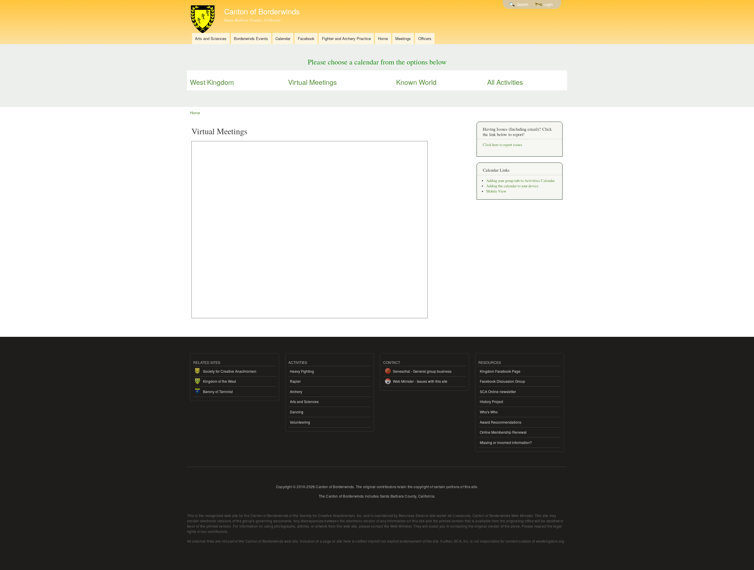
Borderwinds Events (251, 38)
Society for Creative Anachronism (229, 371)
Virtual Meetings (312, 82)
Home (383, 38)
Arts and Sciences (210, 38)
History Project (491, 401)
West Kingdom (212, 82)
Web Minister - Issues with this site (420, 381)
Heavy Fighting (302, 371)
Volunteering (300, 422)
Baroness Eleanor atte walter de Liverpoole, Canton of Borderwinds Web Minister (466, 515)
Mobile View (496, 191)
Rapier (295, 381)
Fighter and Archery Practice (346, 38)
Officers (424, 38)
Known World (416, 82)
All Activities (505, 82)
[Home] (203, 17)
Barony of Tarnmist (218, 391)
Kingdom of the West (219, 381)
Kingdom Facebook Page (500, 371)
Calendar (282, 38)
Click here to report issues (502, 144)
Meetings (403, 38)
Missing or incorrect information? (506, 442)
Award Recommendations (500, 422)
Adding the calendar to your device (512, 185)
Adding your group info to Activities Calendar (520, 180)
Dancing (296, 411)
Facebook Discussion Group (502, 381)
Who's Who (489, 411)
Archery (296, 391)
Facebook (306, 38)
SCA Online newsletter (498, 391)
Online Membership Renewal (503, 432)
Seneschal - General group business (422, 371)
